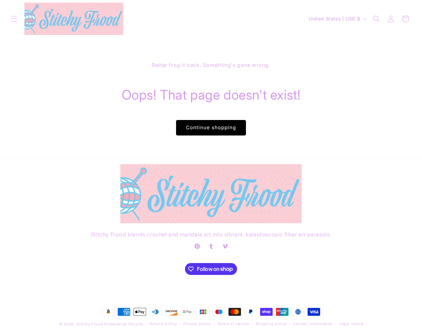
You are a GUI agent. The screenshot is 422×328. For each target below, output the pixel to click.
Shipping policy (271, 323)
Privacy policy (197, 323)
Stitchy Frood (89, 324)
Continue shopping (211, 127)
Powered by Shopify (123, 324)
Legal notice (351, 323)
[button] (14, 19)
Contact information (313, 323)
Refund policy (163, 323)
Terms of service (233, 323)
